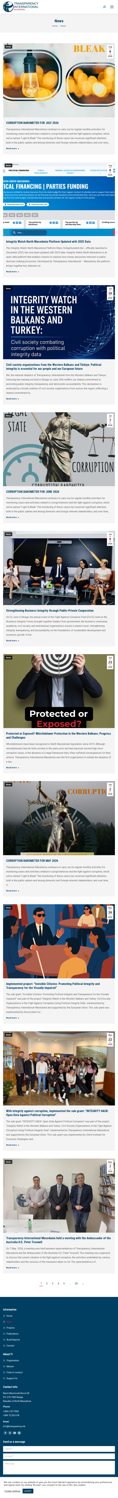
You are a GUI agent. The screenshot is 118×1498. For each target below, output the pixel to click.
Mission (10, 1366)
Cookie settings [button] (12, 1491)
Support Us (12, 1378)
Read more (11, 148)
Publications (12, 1334)
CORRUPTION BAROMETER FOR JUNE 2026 (32, 492)
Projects (11, 1328)
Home (9, 1316)
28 (76, 1283)
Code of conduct (15, 1372)
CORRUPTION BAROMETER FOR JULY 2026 (32, 123)
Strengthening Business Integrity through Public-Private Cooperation (50, 610)
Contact (10, 1345)
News (8, 47)
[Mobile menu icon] (112, 7)
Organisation (13, 1360)
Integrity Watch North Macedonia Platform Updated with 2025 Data (48, 241)
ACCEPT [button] (27, 1491)
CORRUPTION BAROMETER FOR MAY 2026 (32, 861)
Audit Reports (13, 1339)
